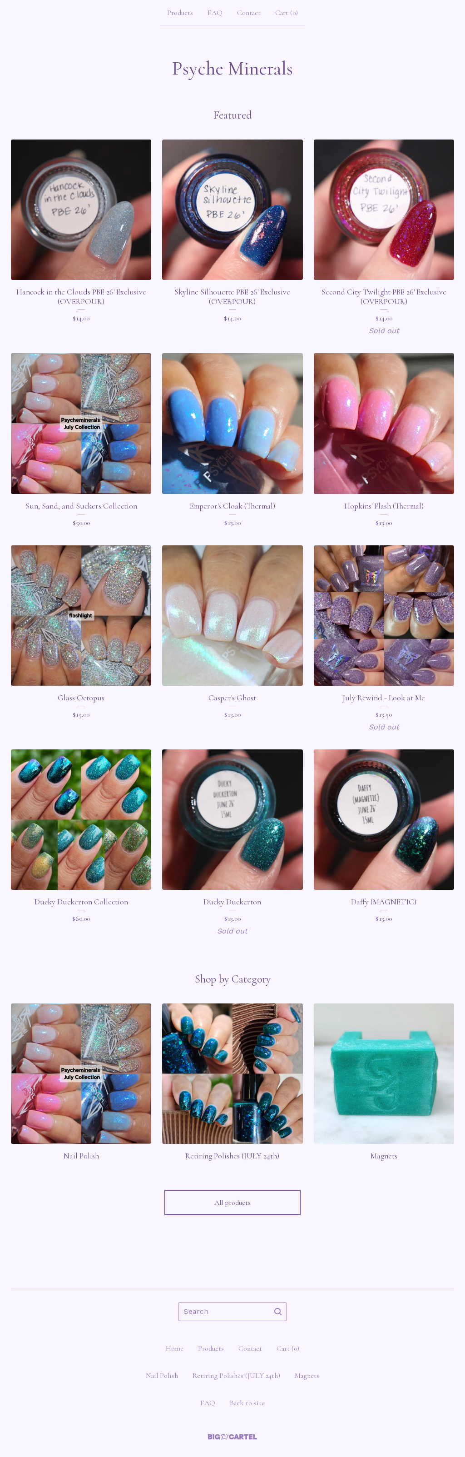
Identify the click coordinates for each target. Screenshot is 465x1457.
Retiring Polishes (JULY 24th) (236, 1375)
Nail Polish (162, 1375)
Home (174, 1348)
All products (232, 1202)
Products (180, 12)
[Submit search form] (277, 1311)
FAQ (215, 12)
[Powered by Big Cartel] (232, 1436)
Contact (249, 12)
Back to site (247, 1402)
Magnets (307, 1375)
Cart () (286, 12)
